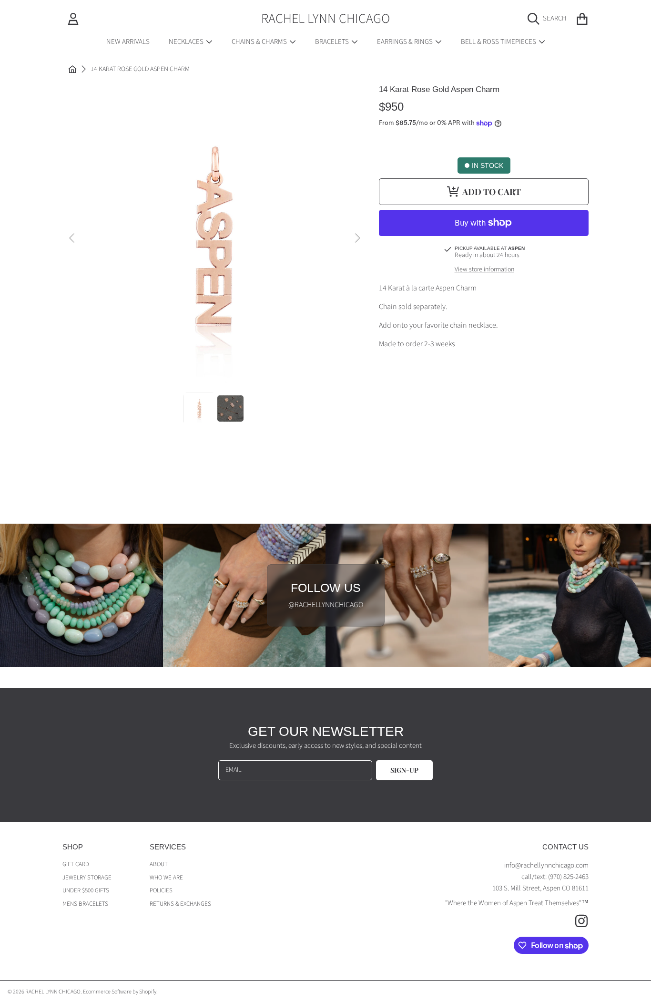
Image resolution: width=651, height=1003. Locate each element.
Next (357, 238)
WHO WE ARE (166, 877)
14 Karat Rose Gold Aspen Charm (140, 69)
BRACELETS (332, 42)
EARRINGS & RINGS (405, 42)
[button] (549, 18)
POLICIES (161, 890)
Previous (72, 238)
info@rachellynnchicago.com (546, 865)
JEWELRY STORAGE (87, 877)
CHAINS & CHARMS (260, 42)
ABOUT (159, 864)
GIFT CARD (75, 864)
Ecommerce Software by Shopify (119, 992)
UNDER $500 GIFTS (85, 890)
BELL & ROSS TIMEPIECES (499, 42)
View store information (484, 270)
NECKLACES (187, 42)
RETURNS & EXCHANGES (180, 904)
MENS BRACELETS (85, 904)
